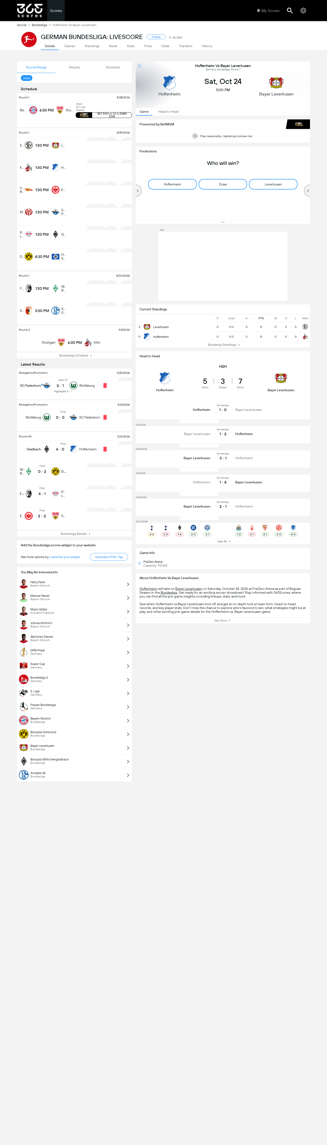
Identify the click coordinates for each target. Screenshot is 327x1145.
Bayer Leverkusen (188, 589)
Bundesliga (39, 25)
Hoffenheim (148, 589)
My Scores (270, 10)
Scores (56, 10)
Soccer (22, 25)
